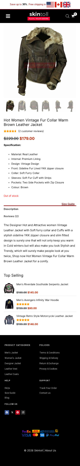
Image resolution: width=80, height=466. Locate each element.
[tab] (40, 209)
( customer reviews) (31, 131)
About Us (50, 450)
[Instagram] (23, 412)
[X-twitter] (12, 412)
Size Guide (68, 204)
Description (11, 209)
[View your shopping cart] (72, 16)
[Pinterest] (17, 412)
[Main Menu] (8, 16)
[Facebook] (7, 412)
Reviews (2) (11, 216)
